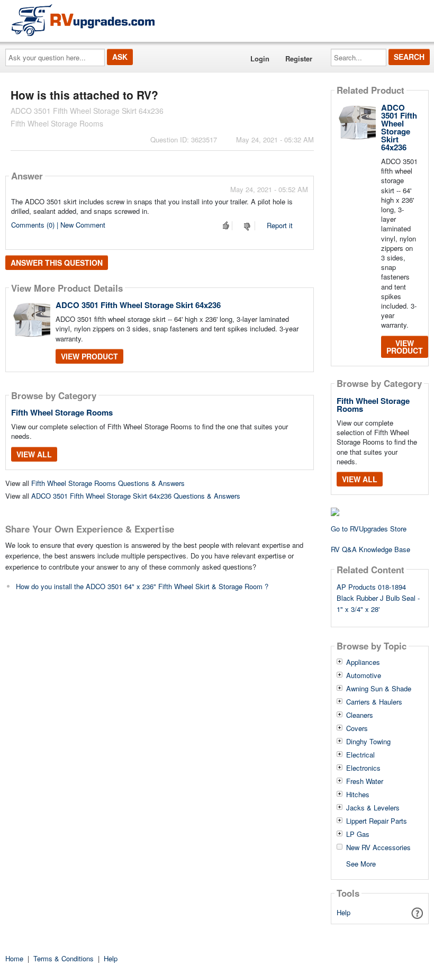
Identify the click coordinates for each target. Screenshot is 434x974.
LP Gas (357, 834)
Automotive (363, 675)
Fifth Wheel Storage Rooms (62, 412)
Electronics (363, 768)
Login (259, 58)
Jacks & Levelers (373, 807)
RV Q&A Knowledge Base (370, 549)
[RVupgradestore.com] (83, 20)
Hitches (357, 794)
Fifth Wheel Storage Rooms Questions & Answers (108, 483)
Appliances (363, 662)
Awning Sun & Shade (378, 688)
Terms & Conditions (63, 958)
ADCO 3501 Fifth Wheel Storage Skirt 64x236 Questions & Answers (135, 496)
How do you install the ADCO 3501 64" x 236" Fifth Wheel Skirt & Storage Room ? (142, 586)
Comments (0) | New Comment (58, 225)
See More (361, 863)
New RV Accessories (378, 847)
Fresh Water (364, 781)
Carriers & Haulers (374, 702)
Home (14, 958)
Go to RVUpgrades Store (368, 529)
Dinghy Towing (368, 741)
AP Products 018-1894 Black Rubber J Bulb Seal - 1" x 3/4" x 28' (378, 598)
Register (298, 58)
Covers (357, 728)
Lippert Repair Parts (376, 821)
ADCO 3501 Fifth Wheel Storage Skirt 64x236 (138, 305)
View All (34, 454)
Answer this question (57, 262)
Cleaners (359, 715)
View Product (89, 356)
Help (343, 912)
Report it (280, 225)
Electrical (360, 755)
